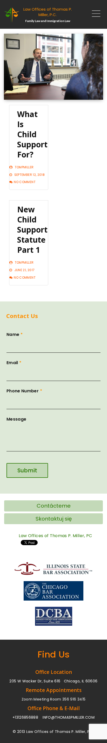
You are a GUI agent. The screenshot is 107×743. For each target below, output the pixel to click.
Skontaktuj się (54, 518)
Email (13, 363)
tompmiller (24, 167)
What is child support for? (32, 134)
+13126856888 (25, 717)
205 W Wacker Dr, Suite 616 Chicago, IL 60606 (53, 681)
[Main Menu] (94, 15)
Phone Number (24, 391)
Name (14, 334)
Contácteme (54, 505)
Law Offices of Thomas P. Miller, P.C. (47, 11)
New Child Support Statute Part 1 (32, 229)
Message (16, 419)
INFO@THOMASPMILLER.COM (69, 717)
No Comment (25, 182)
